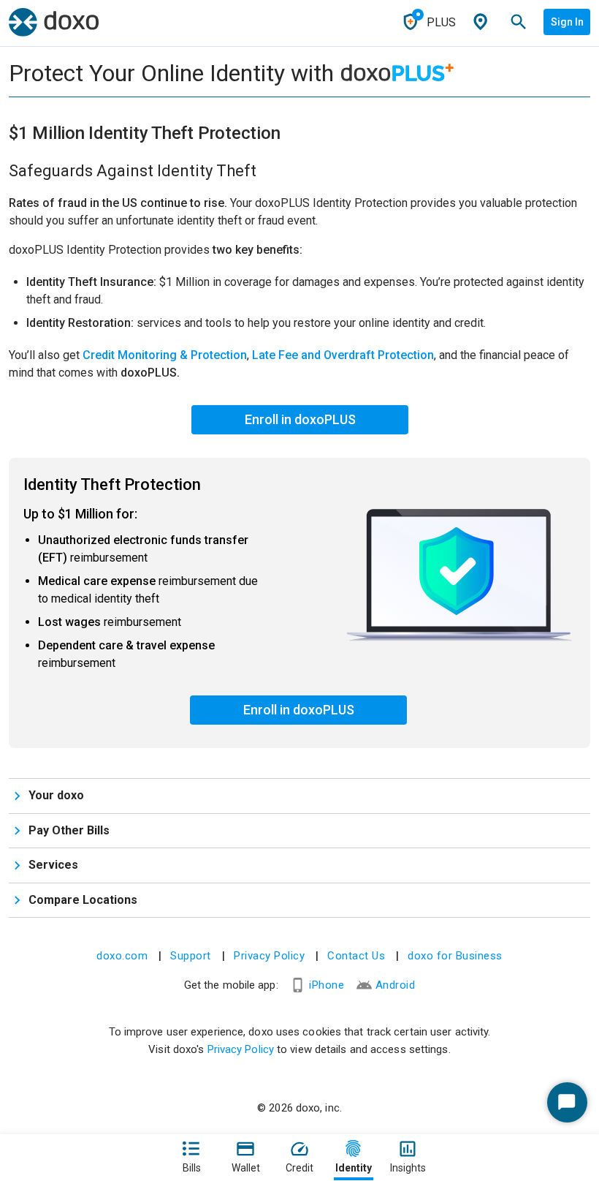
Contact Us (356, 955)
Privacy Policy (269, 955)
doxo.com (122, 955)
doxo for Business (455, 955)
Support (190, 955)
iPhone (326, 985)
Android (395, 985)
